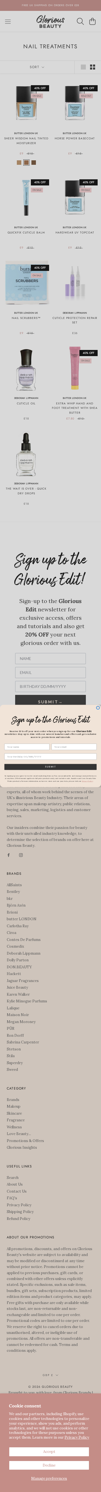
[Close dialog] (98, 707)
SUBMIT (50, 767)
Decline (49, 1465)
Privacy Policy (77, 1437)
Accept (49, 1451)
